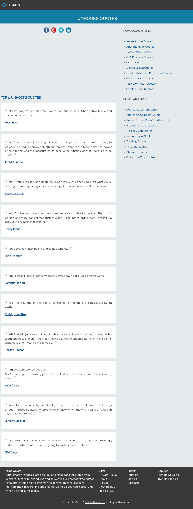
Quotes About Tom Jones (142, 109)
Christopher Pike (15, 314)
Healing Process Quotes (141, 125)
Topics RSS (107, 490)
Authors (133, 474)
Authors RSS (107, 486)
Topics (132, 478)
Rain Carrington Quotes (141, 83)
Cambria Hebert (15, 282)
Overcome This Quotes (140, 157)
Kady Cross (12, 385)
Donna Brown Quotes (139, 67)
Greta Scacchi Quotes (140, 78)
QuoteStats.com (95, 502)
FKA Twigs (11, 452)
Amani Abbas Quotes (139, 41)
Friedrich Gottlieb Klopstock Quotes (149, 73)
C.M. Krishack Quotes (139, 57)
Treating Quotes (136, 141)
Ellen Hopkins (13, 255)
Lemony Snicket (15, 420)
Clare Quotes (134, 62)
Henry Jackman (14, 193)
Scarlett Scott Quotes (139, 88)
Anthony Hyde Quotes (140, 46)
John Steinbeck (14, 161)
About (103, 478)
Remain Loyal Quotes (139, 136)
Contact (104, 482)
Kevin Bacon (12, 122)
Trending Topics (168, 478)
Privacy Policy (108, 474)
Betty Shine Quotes (138, 51)
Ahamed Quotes (136, 152)
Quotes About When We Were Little (148, 120)
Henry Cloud (13, 228)
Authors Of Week (168, 474)
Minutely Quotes (136, 146)
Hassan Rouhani (15, 349)
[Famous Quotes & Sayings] (10, 6)
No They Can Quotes (139, 130)
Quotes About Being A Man (143, 114)
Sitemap (133, 482)
